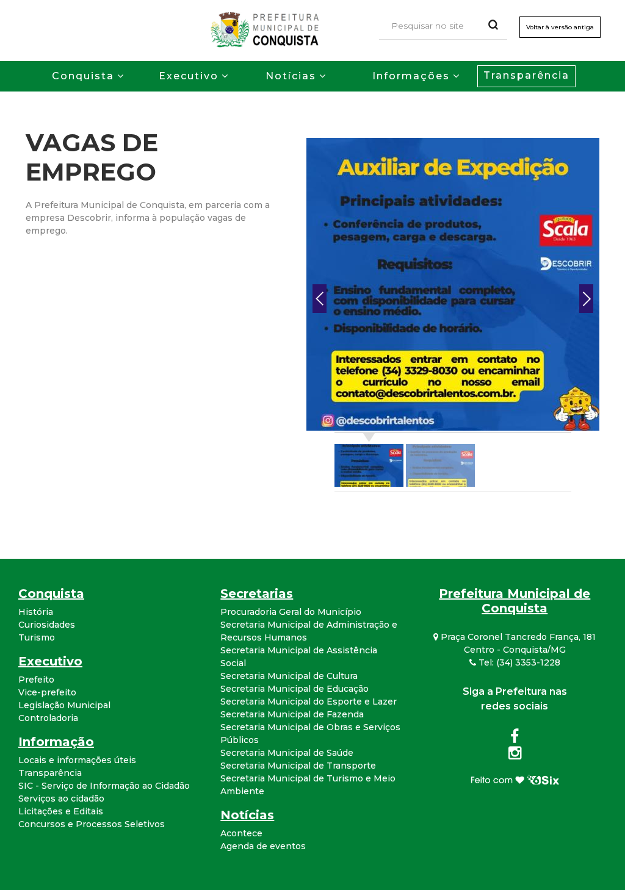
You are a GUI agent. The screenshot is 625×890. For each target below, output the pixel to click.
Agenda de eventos (263, 846)
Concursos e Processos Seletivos (91, 824)
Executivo (189, 76)
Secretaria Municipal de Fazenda (292, 714)
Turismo (36, 637)
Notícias (291, 76)
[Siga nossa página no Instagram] (514, 755)
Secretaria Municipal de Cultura (289, 675)
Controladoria (48, 717)
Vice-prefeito (47, 692)
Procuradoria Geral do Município (290, 611)
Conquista (83, 76)
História (35, 611)
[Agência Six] (515, 778)
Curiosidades (46, 624)
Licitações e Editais (60, 811)
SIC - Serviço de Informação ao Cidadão (104, 785)
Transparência (526, 75)
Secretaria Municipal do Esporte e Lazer (308, 701)
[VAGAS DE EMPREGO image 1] (452, 283)
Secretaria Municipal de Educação (294, 688)
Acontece (241, 833)
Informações (411, 76)
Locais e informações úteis (77, 760)
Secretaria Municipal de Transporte (298, 765)
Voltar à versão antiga (560, 27)
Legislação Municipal (64, 705)
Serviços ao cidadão (61, 798)
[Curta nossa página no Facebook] (514, 738)
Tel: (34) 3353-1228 (518, 662)
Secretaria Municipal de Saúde (286, 752)
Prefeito (36, 679)
